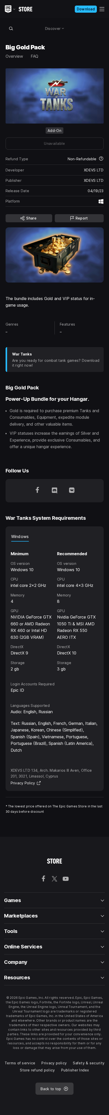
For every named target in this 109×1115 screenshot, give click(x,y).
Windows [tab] (20, 536)
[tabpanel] (55, 607)
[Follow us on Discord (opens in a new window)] (54, 491)
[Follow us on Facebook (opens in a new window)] (37, 491)
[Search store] (11, 28)
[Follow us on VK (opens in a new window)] (71, 491)
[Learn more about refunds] (101, 159)
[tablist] (55, 536)
